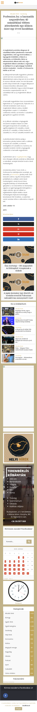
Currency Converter (8, 682)
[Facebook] (5, 695)
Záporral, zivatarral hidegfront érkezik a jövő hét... (23, 340)
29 (19, 573)
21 (14, 569)
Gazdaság (23, 14)
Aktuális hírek (14, 14)
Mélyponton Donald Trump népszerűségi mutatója (24, 321)
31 (28, 573)
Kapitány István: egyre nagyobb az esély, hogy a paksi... (23, 312)
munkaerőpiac (8, 214)
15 (19, 565)
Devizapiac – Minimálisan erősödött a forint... (23, 358)
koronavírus (15, 174)
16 (23, 565)
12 (5, 565)
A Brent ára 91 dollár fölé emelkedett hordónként (23, 330)
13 (10, 565)
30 (23, 573)
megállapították (21, 157)
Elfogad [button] (18, 709)
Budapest (18, 603)
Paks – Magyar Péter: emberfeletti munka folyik (24, 349)
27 (10, 573)
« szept (5, 579)
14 (14, 565)
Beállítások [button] (26, 705)
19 (5, 569)
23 (23, 569)
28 (14, 573)
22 (19, 569)
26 (5, 573)
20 (10, 569)
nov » (11, 579)
